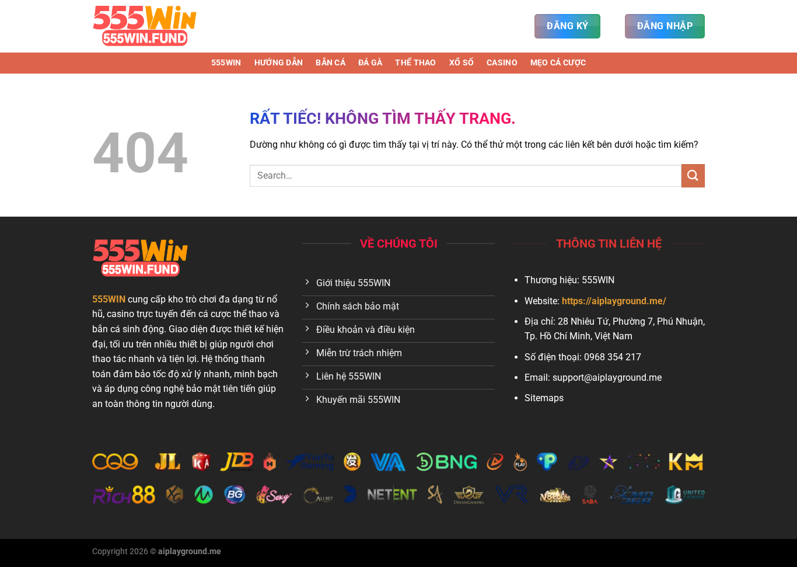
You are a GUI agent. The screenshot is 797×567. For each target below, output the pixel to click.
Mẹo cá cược (558, 63)
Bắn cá (330, 63)
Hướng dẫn (278, 63)
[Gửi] (693, 175)
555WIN (226, 63)
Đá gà (370, 63)
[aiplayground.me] (150, 26)
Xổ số (461, 63)
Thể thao (415, 63)
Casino (502, 63)
